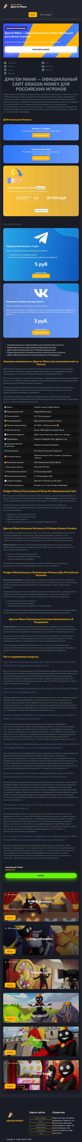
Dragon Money (15, 1120)
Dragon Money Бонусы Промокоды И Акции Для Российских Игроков (36, 352)
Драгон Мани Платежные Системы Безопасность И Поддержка (33, 355)
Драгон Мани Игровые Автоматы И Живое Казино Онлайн (31, 350)
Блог (41, 1121)
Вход (33, 14)
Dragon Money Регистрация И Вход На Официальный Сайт (31, 347)
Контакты (41, 1130)
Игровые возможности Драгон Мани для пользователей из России (35, 345)
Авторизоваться (41, 135)
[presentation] (6, 55)
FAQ (41, 1133)
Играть (41, 49)
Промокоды (41, 1127)
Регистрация (45, 14)
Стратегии (41, 1124)
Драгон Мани (41, 1118)
